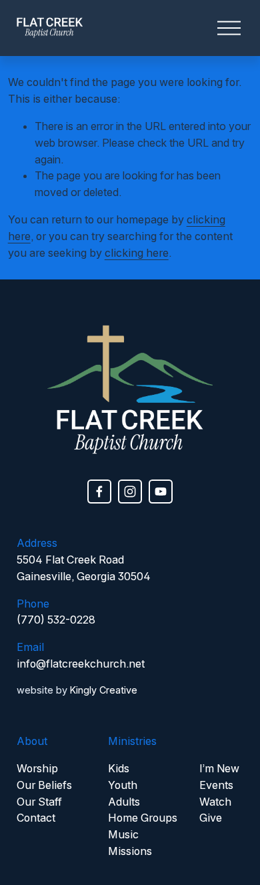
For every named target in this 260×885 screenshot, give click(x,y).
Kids (118, 768)
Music (123, 834)
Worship (37, 768)
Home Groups (142, 817)
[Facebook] (99, 492)
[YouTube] (161, 492)
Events (216, 785)
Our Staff (39, 801)
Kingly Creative (103, 690)
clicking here (137, 252)
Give (210, 817)
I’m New (219, 768)
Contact (36, 817)
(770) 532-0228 (56, 619)
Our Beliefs (44, 785)
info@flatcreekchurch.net (81, 663)
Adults (124, 801)
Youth (122, 785)
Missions (130, 851)
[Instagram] (130, 492)
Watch (215, 801)
